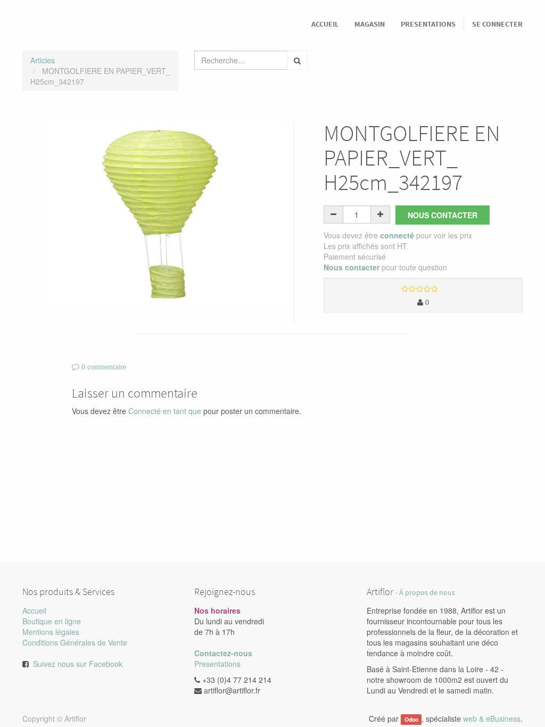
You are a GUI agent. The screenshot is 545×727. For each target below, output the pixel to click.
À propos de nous (427, 592)
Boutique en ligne (51, 621)
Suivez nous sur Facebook (77, 663)
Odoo (411, 719)
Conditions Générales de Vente (74, 642)
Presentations (217, 663)
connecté (397, 235)
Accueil (34, 610)
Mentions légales (50, 631)
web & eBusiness (492, 718)
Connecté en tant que (164, 411)
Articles (42, 60)
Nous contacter (442, 215)
